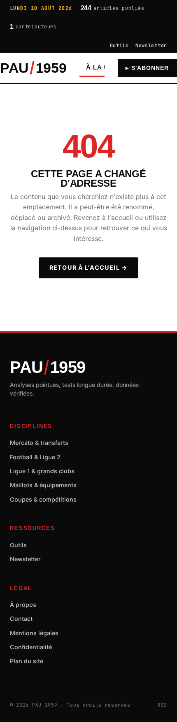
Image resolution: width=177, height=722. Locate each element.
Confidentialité (31, 646)
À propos (23, 604)
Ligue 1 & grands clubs (42, 470)
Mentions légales (34, 632)
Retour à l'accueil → (88, 267)
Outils (119, 45)
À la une (102, 67)
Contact (21, 618)
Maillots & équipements (43, 484)
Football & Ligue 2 (35, 457)
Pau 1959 (33, 68)
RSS (162, 705)
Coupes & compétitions (43, 499)
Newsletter (151, 45)
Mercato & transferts (39, 442)
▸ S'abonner (147, 68)
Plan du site (26, 660)
